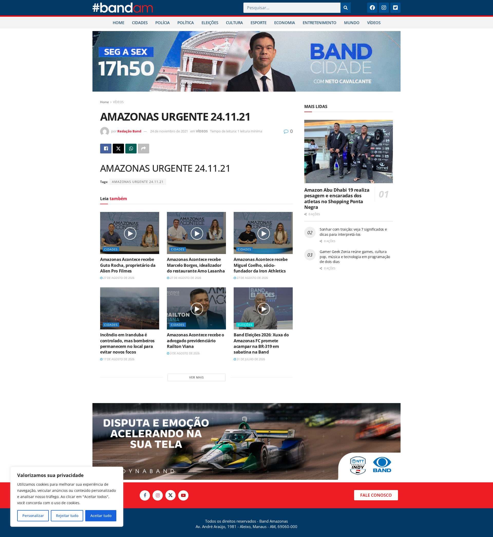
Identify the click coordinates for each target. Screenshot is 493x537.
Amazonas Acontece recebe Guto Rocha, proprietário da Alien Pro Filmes (127, 265)
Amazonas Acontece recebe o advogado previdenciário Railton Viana (195, 340)
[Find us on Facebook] (145, 495)
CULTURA (234, 22)
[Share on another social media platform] (143, 148)
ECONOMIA (284, 22)
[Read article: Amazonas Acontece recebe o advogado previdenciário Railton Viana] (196, 308)
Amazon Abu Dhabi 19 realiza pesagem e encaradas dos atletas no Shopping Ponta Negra (336, 198)
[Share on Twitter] (118, 148)
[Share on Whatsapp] (131, 148)
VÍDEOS (374, 22)
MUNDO (351, 22)
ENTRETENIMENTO (319, 22)
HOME (118, 22)
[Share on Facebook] (105, 148)
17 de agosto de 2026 (118, 359)
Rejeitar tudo (67, 515)
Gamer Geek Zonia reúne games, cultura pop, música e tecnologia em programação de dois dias (355, 256)
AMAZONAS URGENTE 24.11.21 (138, 182)
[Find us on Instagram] (158, 495)
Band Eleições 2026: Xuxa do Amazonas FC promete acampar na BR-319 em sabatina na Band (261, 343)
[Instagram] (384, 8)
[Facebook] (372, 8)
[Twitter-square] (395, 8)
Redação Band (129, 131)
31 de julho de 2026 (250, 359)
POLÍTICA (185, 22)
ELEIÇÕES (210, 22)
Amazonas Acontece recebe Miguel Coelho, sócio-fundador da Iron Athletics (260, 265)
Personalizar (33, 515)
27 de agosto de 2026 (118, 278)
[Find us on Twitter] (170, 495)
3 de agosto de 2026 (184, 353)
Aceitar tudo (100, 515)
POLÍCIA (162, 22)
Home (104, 102)
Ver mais (196, 377)
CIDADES (140, 22)
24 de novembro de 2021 (169, 131)
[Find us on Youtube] (183, 495)
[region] (66, 497)
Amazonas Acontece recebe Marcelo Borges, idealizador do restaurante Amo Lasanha (196, 265)
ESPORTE (259, 22)
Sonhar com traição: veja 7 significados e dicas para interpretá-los (353, 232)
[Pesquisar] (345, 8)
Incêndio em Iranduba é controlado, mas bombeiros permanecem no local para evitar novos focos (127, 343)
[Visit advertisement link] (246, 61)
